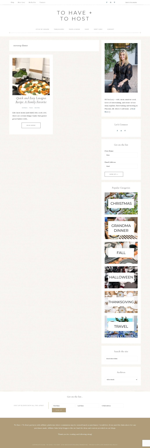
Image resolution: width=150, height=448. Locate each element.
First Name (109, 151)
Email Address (110, 162)
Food (31, 108)
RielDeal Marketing (80, 444)
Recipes (37, 108)
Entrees (24, 108)
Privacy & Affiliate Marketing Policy (103, 444)
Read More (31, 125)
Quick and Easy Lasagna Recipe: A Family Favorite (31, 100)
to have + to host (75, 16)
